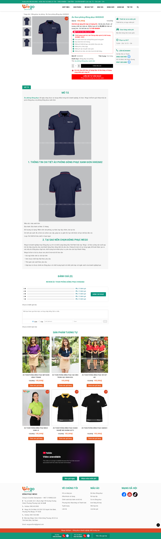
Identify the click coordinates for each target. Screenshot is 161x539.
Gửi (105, 321)
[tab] (26, 87)
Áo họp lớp (93, 496)
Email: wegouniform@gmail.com (33, 524)
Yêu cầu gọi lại (101, 536)
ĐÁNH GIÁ (120, 7)
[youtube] (129, 494)
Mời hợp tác (94, 506)
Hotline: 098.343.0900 (32, 506)
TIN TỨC (130, 7)
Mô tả (26, 87)
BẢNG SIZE (110, 7)
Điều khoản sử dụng (68, 496)
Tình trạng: (102, 56)
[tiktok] (135, 494)
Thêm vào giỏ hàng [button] (36, 385)
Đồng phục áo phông (86, 59)
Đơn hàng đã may (96, 503)
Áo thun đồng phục (96, 493)
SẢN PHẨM (77, 7)
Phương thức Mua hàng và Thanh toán (74, 503)
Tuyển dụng (65, 506)
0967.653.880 (121, 62)
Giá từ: (74, 21)
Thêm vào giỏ (97, 66)
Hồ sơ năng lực (67, 493)
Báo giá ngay (70, 478)
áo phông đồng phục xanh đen (85, 61)
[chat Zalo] (67, 535)
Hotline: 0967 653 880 (32, 515)
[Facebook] (124, 494)
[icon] (63, 535)
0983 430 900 (121, 57)
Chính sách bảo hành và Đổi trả (72, 499)
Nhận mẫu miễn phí (88, 478)
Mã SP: (74, 56)
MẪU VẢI (100, 7)
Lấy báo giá (94, 509)
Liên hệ (64, 509)
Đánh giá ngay (98, 294)
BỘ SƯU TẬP (89, 7)
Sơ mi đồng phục (95, 499)
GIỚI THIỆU (65, 7)
